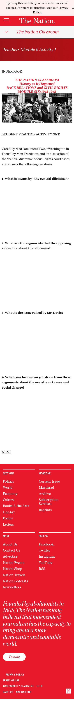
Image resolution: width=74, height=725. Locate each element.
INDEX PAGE (12, 71)
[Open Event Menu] (6, 32)
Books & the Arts (16, 506)
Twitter (44, 550)
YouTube (45, 563)
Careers (8, 692)
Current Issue (49, 481)
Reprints (45, 510)
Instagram (47, 556)
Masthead (46, 487)
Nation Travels (14, 575)
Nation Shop (12, 569)
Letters (8, 524)
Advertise (10, 556)
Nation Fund (23, 692)
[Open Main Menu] (6, 20)
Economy (10, 494)
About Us (10, 544)
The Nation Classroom (37, 32)
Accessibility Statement (18, 686)
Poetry (8, 518)
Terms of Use (11, 680)
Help (40, 686)
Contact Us (11, 550)
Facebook (46, 544)
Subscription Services (48, 502)
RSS (42, 569)
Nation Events (13, 563)
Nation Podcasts (15, 581)
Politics (8, 481)
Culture (8, 500)
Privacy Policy (15, 674)
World (7, 487)
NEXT (6, 452)
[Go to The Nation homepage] (37, 20)
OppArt (9, 512)
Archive (45, 494)
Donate (14, 657)
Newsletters (12, 587)
